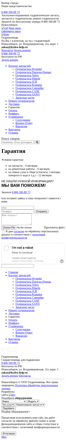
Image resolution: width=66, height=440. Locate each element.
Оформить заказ (11, 31)
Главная (13, 272)
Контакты (7, 50)
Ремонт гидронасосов (21, 100)
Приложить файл (54, 227)
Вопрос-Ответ (24, 123)
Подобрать (8, 408)
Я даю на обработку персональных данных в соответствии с (30, 234)
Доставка (14, 104)
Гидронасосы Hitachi (27, 78)
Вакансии (21, 126)
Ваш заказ (15, 28)
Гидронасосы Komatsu (28, 84)
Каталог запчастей (19, 65)
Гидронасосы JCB (26, 81)
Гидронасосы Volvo (27, 75)
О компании (15, 116)
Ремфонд (13, 113)
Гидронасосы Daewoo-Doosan (33, 72)
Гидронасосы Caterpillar (29, 88)
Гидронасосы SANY (27, 94)
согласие (19, 231)
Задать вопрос (22, 50)
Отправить (41, 211)
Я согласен (9, 433)
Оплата (12, 110)
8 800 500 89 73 (10, 12)
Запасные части (24, 97)
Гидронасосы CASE (27, 91)
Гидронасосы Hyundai (28, 69)
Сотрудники (22, 119)
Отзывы (13, 132)
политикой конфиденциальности (23, 236)
